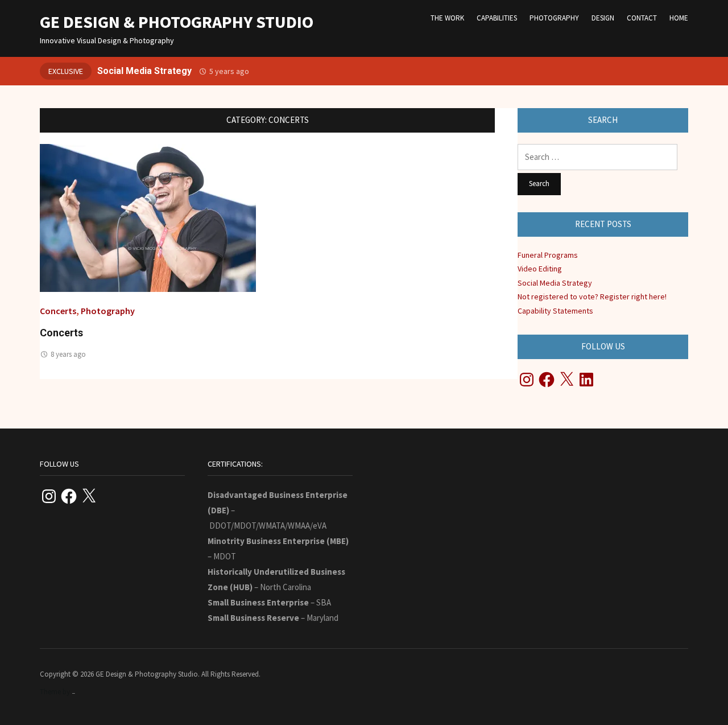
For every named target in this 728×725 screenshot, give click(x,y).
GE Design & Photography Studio (176, 21)
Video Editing (540, 268)
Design (603, 18)
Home (678, 18)
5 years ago (229, 71)
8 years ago (68, 354)
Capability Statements (555, 311)
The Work (447, 18)
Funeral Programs (548, 255)
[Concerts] (148, 217)
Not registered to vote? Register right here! (592, 296)
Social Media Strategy (144, 70)
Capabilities (497, 18)
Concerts (58, 310)
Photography (554, 18)
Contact (642, 18)
